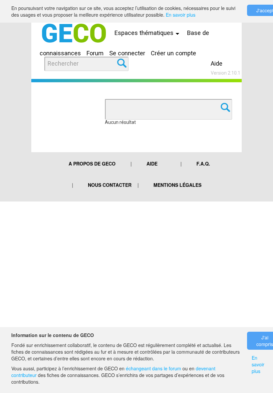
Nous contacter (110, 185)
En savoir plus (180, 14)
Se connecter (127, 53)
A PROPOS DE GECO (92, 163)
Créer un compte (173, 53)
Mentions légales (177, 185)
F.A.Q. (203, 163)
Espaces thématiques (145, 32)
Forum (95, 53)
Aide (216, 63)
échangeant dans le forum (153, 368)
